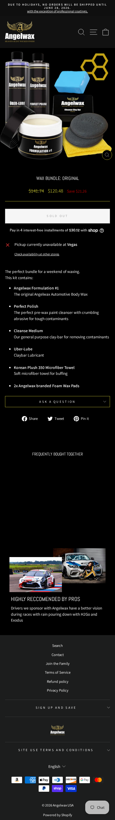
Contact (58, 654)
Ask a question (57, 402)
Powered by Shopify (57, 815)
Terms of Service (57, 672)
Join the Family (58, 663)
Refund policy (57, 681)
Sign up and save (56, 707)
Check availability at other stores (36, 254)
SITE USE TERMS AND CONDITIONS (55, 750)
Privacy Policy (57, 690)
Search (57, 645)
